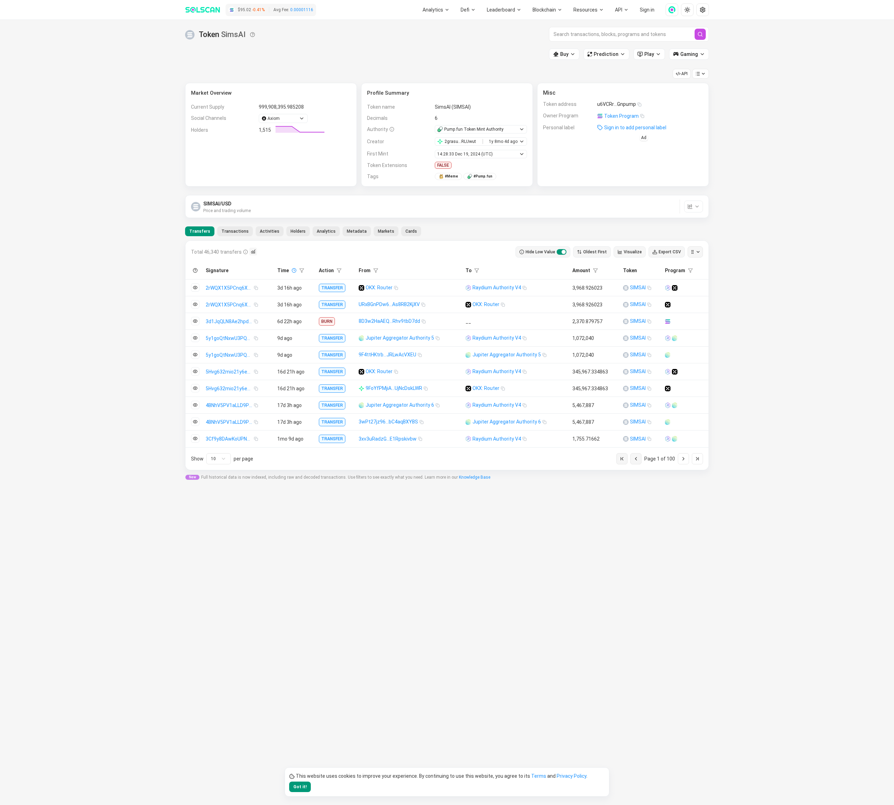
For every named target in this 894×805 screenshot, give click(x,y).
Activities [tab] (269, 231)
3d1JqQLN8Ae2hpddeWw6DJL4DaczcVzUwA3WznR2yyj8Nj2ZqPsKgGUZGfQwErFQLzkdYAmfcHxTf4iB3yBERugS (230, 321)
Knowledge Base (474, 477)
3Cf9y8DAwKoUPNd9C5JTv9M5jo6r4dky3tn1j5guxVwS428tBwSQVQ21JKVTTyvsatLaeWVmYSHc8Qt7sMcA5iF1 (230, 439)
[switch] (561, 252)
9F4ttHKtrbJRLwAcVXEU (387, 354)
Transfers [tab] (199, 231)
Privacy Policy (571, 776)
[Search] (700, 34)
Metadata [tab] (357, 231)
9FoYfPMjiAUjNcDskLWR (394, 388)
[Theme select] (687, 9)
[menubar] (548, 10)
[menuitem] (436, 9)
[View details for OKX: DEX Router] (674, 288)
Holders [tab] (298, 231)
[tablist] (303, 231)
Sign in (647, 10)
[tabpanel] (447, 355)
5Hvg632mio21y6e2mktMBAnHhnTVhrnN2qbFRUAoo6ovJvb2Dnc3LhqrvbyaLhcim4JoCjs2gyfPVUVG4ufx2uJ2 (230, 372)
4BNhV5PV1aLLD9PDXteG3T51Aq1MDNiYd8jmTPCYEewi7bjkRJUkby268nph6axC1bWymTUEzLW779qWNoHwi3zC (230, 405)
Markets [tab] (386, 231)
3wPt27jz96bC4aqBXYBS (388, 422)
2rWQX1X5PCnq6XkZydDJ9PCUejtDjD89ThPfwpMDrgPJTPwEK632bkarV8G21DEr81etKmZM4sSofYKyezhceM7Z (230, 288)
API (684, 73)
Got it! (300, 786)
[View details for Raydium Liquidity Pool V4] (667, 288)
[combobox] (218, 458)
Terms (538, 776)
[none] (669, 9)
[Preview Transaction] (195, 287)
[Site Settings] (702, 9)
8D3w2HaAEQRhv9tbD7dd (389, 321)
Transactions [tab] (235, 231)
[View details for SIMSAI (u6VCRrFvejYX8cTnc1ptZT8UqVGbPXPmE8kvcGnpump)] (626, 288)
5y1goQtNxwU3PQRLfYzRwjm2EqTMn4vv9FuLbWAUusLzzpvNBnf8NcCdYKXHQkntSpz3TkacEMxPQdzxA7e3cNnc (230, 338)
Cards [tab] (411, 231)
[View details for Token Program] (667, 321)
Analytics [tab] (326, 231)
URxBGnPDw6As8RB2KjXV (389, 304)
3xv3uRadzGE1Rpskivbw (388, 439)
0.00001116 (301, 9)
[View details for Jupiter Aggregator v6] (674, 338)
